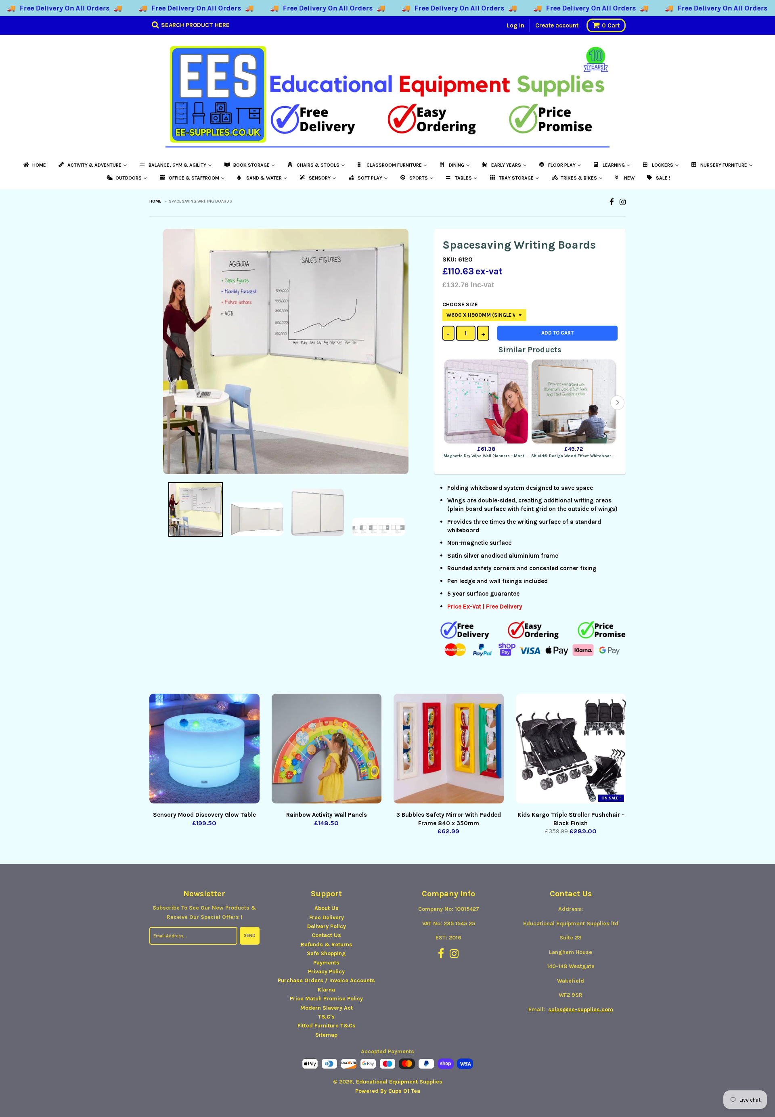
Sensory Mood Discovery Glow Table (204, 814)
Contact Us (326, 935)
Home (155, 201)
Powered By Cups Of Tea (387, 1091)
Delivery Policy (326, 926)
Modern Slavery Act (326, 1007)
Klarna (326, 989)
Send (250, 935)
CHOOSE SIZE (460, 304)
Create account (556, 25)
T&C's (326, 1016)
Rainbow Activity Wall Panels (326, 814)
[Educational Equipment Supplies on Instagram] (623, 202)
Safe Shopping (326, 953)
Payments (326, 962)
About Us (326, 908)
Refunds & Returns (326, 944)
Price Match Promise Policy (326, 998)
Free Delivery (326, 917)
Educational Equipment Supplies (399, 1081)
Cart (611, 25)
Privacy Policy (326, 971)
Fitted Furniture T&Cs (326, 1025)
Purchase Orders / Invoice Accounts (326, 980)
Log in (515, 25)
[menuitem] (34, 165)
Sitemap (326, 1034)
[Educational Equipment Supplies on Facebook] (612, 202)
